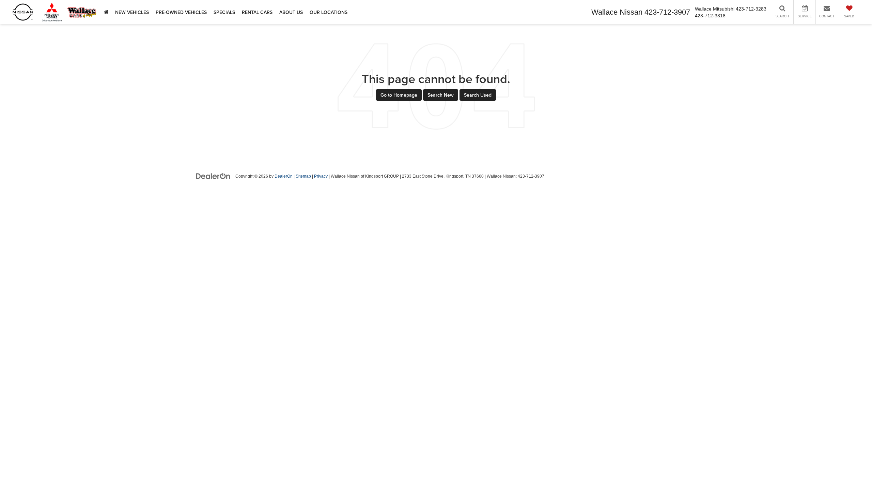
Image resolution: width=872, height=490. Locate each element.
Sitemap (303, 176)
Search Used (478, 95)
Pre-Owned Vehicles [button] (181, 12)
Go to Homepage (398, 95)
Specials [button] (224, 12)
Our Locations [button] (328, 12)
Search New (440, 95)
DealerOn (284, 176)
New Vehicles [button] (132, 12)
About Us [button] (291, 12)
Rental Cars (257, 12)
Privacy (321, 176)
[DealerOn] (213, 176)
